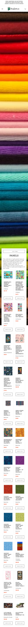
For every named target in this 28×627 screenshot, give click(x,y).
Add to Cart (8, 298)
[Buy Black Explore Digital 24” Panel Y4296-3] (20, 575)
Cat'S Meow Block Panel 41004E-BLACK (8, 614)
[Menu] (2, 9)
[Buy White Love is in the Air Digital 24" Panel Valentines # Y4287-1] (8, 575)
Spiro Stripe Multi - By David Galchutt (19, 412)
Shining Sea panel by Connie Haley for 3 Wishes (7, 284)
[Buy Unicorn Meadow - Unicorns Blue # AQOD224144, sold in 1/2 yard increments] (8, 371)
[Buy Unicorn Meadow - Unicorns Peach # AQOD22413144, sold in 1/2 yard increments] (20, 338)
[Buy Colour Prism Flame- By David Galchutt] (8, 489)
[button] (25, 9)
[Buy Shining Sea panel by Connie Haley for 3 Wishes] (8, 275)
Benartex (18, 385)
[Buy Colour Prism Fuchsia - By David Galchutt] (20, 460)
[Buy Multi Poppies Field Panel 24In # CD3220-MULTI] (20, 546)
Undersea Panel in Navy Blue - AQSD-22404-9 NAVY (8, 348)
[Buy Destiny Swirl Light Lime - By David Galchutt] (20, 517)
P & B (17, 617)
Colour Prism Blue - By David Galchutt (8, 526)
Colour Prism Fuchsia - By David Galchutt (19, 470)
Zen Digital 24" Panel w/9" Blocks (19, 315)
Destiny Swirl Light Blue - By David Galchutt (7, 556)
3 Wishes (6, 289)
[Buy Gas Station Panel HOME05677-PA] (20, 605)
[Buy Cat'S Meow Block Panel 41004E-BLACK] (8, 605)
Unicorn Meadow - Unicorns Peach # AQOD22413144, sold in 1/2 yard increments (20, 349)
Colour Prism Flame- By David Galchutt (8, 498)
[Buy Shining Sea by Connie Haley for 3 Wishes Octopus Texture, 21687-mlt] (8, 307)
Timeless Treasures (18, 559)
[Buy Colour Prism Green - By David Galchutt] (20, 489)
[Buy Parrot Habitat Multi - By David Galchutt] (8, 403)
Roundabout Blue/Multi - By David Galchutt (8, 441)
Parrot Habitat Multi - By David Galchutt (7, 413)
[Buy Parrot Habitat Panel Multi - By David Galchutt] (20, 371)
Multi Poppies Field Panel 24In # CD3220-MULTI (20, 555)
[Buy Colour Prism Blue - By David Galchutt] (8, 517)
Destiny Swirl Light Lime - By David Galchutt (19, 527)
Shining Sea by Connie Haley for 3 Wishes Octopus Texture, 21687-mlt (7, 318)
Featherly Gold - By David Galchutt (19, 441)
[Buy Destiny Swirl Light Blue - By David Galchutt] (8, 546)
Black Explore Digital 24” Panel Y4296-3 (20, 584)
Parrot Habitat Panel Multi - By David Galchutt (20, 380)
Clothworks (18, 319)
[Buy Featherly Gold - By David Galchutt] (20, 432)
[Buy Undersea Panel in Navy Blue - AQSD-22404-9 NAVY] (8, 338)
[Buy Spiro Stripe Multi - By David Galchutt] (20, 403)
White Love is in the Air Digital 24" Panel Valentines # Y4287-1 (8, 585)
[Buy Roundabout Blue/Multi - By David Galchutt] (8, 432)
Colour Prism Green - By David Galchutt (20, 498)
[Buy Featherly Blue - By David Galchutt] (8, 460)
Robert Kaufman (8, 352)
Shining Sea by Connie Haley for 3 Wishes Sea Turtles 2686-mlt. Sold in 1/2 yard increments (20, 286)
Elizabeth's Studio (8, 617)
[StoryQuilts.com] (13, 9)
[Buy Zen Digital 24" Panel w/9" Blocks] (20, 307)
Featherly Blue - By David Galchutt (7, 469)
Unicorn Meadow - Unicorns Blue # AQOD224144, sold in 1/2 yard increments (8, 382)
